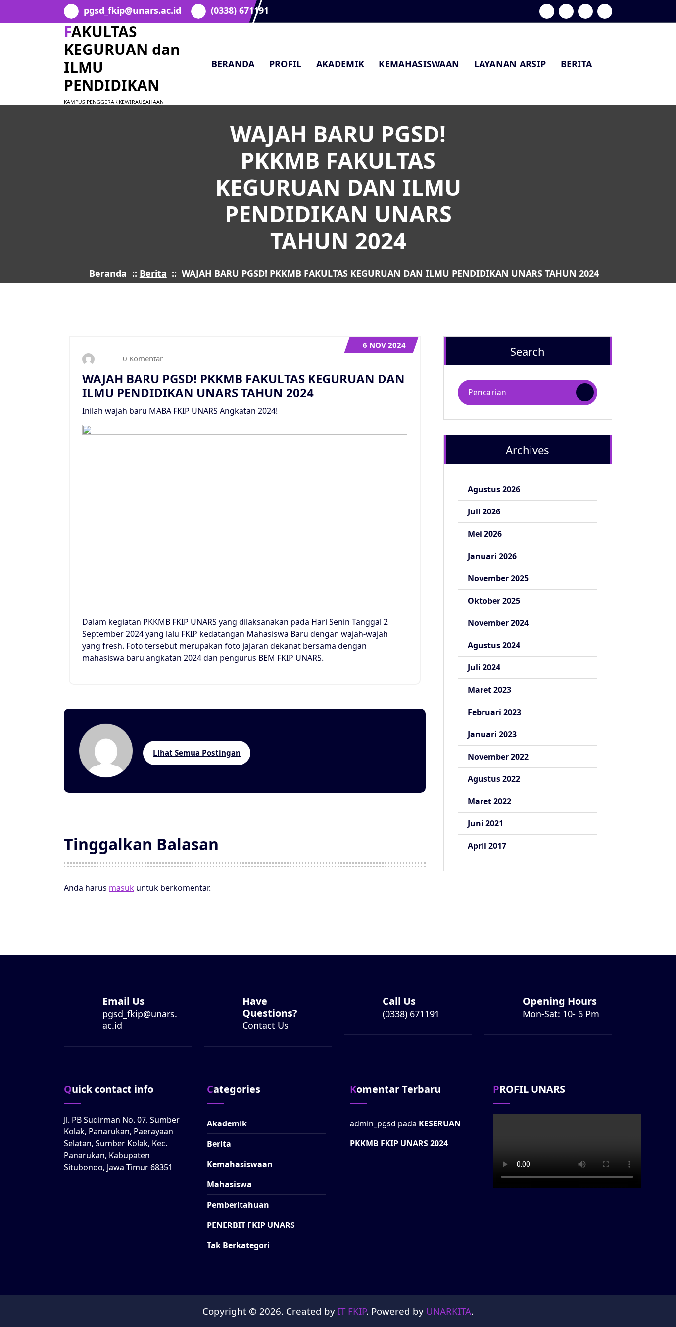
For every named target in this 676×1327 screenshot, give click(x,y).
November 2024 (498, 622)
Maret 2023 (489, 689)
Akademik (227, 1123)
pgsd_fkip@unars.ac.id (132, 10)
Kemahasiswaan (240, 1164)
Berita (153, 273)
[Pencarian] (585, 392)
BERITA (576, 64)
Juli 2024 (484, 667)
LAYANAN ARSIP (510, 64)
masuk (121, 887)
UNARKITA (448, 1311)
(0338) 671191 (240, 10)
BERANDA (233, 64)
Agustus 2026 (494, 489)
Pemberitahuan (238, 1204)
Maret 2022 (489, 801)
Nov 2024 (384, 345)
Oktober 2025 (494, 600)
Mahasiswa (229, 1184)
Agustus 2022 (494, 778)
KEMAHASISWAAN (419, 64)
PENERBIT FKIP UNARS (251, 1225)
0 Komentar (142, 358)
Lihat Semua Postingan (197, 753)
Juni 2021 (485, 823)
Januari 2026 (492, 556)
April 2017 (487, 845)
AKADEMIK (340, 64)
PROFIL (285, 64)
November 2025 (498, 578)
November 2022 (498, 756)
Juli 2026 (484, 511)
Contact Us (265, 1025)
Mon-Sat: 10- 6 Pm (561, 1014)
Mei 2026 (485, 533)
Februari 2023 (494, 712)
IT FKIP (352, 1311)
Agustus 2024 (494, 645)
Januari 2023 (492, 734)
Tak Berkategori (238, 1245)
